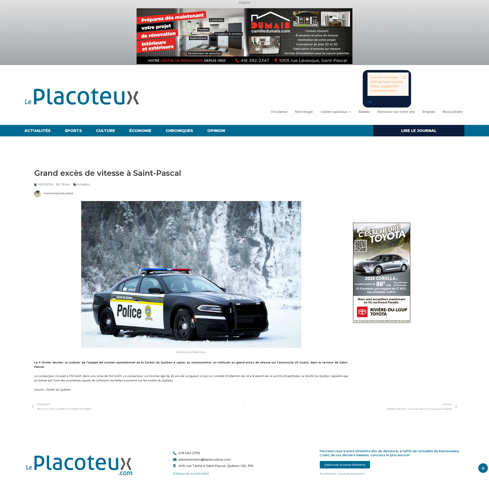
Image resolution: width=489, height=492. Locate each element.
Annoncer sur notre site (396, 112)
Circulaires (279, 112)
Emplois (429, 112)
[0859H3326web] (381, 272)
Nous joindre (453, 112)
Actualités (37, 131)
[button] (404, 77)
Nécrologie (304, 112)
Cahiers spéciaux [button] (334, 112)
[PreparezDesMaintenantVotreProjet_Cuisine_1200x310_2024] (244, 36)
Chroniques (179, 131)
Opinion (216, 131)
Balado (364, 112)
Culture (105, 131)
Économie (140, 131)
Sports (73, 131)
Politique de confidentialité (191, 473)
